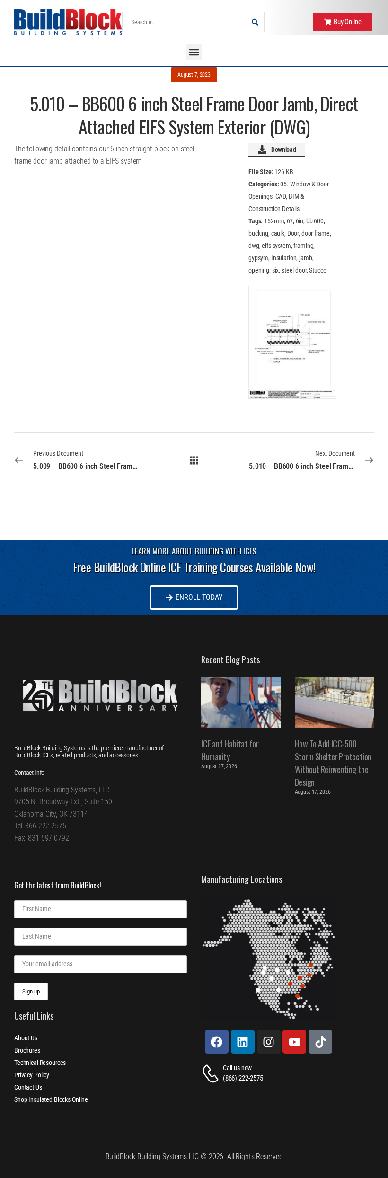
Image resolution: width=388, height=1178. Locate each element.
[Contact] (212, 1073)
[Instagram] (269, 1042)
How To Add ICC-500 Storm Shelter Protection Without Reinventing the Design (333, 763)
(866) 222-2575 (243, 1078)
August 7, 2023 (194, 74)
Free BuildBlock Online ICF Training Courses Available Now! (194, 567)
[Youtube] (294, 1042)
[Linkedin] (243, 1042)
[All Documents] (194, 460)
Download (283, 149)
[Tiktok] (320, 1042)
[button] (194, 52)
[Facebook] (217, 1042)
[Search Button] (254, 22)
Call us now (237, 1068)
